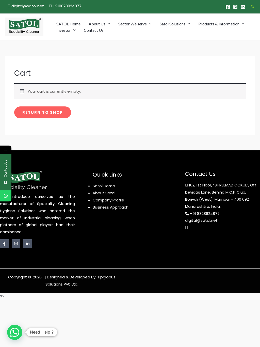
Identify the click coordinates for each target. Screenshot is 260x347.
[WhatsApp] (5, 195)
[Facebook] (227, 7)
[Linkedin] (243, 7)
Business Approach (110, 207)
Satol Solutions (172, 23)
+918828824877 (67, 6)
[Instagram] (235, 7)
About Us (97, 23)
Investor (63, 30)
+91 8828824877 (205, 213)
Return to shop (42, 112)
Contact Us (94, 30)
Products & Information (218, 23)
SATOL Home (68, 23)
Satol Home (104, 185)
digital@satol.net (27, 6)
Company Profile (108, 200)
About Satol (104, 193)
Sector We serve (132, 23)
